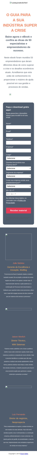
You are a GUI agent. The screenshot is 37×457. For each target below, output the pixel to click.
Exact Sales (24, 454)
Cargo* (8, 155)
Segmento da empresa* (14, 172)
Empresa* (9, 147)
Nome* (8, 123)
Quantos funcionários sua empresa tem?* (15, 164)
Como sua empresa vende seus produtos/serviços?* (17, 181)
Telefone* (9, 139)
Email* (8, 131)
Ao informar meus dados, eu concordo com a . (16, 200)
